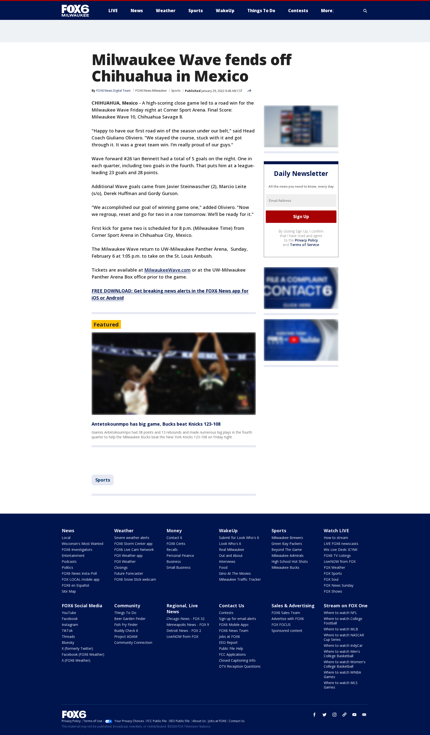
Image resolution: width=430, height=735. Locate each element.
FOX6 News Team (233, 630)
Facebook (70, 618)
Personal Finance (180, 555)
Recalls (172, 549)
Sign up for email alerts (237, 618)
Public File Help (231, 648)
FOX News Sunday (338, 585)
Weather (124, 530)
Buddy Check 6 (126, 630)
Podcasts (69, 561)
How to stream (336, 537)
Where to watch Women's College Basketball (345, 664)
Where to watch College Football (343, 620)
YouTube (69, 612)
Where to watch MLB (341, 629)
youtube (354, 715)
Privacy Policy (306, 240)
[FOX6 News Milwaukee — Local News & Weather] (78, 11)
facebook (315, 715)
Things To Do (125, 612)
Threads (68, 636)
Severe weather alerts (131, 537)
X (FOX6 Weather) (76, 660)
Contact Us (231, 606)
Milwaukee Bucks (285, 567)
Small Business (178, 567)
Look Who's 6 (230, 543)
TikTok (67, 630)
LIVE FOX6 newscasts (341, 543)
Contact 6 (174, 537)
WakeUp (228, 530)
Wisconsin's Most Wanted (82, 543)
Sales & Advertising (293, 606)
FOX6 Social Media (82, 606)
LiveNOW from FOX (340, 561)
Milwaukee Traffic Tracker (240, 579)
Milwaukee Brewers (287, 537)
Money (174, 530)
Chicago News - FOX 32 (185, 618)
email (364, 715)
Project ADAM (125, 636)
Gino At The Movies (235, 573)
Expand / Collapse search (365, 10)
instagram (334, 715)
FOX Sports (333, 573)
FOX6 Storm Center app (133, 543)
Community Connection (133, 642)
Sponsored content (286, 630)
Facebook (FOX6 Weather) (83, 654)
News (68, 530)
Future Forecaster (128, 573)
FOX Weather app (128, 555)
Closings (121, 567)
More (326, 10)
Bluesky (68, 642)
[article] (174, 373)
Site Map (69, 591)
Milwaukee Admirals (287, 555)
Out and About (231, 555)
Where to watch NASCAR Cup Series (344, 637)
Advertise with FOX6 (287, 618)
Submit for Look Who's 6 (239, 537)
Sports (175, 90)
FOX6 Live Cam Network (134, 549)
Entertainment (73, 555)
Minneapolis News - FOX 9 (187, 624)
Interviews (227, 561)
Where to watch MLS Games (341, 685)
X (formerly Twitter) (77, 648)
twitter (324, 715)
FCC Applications (232, 654)
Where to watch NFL (340, 612)
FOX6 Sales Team (285, 612)
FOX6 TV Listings (337, 555)
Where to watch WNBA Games (342, 674)
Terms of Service (304, 244)
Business (173, 561)
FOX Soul (331, 579)
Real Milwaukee (231, 549)
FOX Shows (333, 591)
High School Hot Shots (289, 561)
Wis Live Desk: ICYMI (340, 549)
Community (127, 606)
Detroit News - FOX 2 (183, 630)
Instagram (70, 624)
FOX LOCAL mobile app (81, 579)
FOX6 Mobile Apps (234, 624)
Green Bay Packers (286, 543)
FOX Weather (125, 561)
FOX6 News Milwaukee (151, 90)
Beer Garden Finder (130, 618)
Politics (67, 567)
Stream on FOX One (346, 606)
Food (223, 567)
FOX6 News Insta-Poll (79, 573)
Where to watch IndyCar (343, 645)
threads (344, 715)
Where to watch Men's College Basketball (342, 653)
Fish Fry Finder (126, 624)
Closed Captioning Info (237, 660)
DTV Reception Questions (240, 666)
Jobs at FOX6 (229, 636)
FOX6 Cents (175, 543)
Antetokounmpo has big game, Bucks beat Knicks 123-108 (156, 424)
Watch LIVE (336, 530)
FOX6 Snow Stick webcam (135, 579)
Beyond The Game (286, 549)
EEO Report (228, 642)
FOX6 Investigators (77, 549)
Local (66, 537)
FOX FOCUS (281, 624)
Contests (226, 612)
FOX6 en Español (75, 585)
